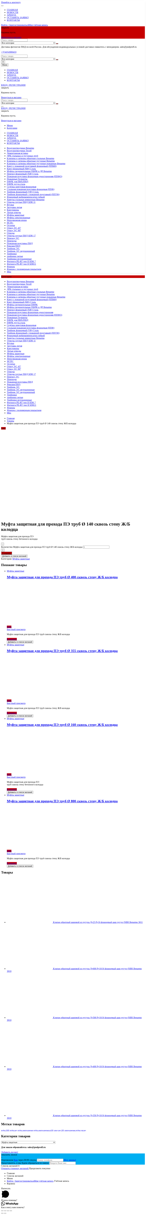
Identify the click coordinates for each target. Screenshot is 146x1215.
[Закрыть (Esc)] (2, 1210)
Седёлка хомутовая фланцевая (21, 186)
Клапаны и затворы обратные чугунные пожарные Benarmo (36, 163)
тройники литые (15, 256)
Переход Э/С (13, 238)
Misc (9, 272)
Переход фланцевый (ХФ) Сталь (22, 174)
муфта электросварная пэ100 (43, 1130)
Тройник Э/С (13, 248)
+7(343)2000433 (8, 52)
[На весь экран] (8, 1210)
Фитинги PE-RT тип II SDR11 (21, 264)
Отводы (11, 233)
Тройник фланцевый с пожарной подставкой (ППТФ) (33, 194)
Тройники (12, 253)
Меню (10, 125)
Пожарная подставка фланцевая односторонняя (30, 312)
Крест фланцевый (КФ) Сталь (21, 168)
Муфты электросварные (18, 217)
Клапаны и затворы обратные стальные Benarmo (30, 158)
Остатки (11, 225)
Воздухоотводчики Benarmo (20, 148)
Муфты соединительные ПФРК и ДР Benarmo (29, 171)
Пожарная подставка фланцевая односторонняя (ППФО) (34, 176)
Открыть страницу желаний (15, 1168)
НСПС (10, 223)
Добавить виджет (9, 1152)
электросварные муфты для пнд (75, 1130)
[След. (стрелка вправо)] (5, 1213)
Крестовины (13, 210)
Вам (16, 1160)
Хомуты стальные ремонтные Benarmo (25, 199)
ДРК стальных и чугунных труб (22, 156)
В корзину (6, 553)
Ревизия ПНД (13, 246)
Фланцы (11, 266)
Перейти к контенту (11, 2)
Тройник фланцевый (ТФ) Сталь (23, 192)
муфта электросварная (25, 1130)
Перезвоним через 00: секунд (19, 1160)
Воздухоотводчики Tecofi (19, 150)
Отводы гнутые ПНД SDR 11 (21, 202)
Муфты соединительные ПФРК (22, 304)
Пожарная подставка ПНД (20, 243)
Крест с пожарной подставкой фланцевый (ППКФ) (32, 166)
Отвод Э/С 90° (14, 230)
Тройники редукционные (19, 259)
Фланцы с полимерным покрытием (24, 269)
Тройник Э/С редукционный (21, 251)
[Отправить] (57, 43)
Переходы (12, 241)
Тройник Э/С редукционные (21, 389)
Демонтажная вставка (17, 153)
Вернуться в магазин (11, 37)
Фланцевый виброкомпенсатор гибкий (26, 197)
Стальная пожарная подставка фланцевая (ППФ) (30, 189)
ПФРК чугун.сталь (16, 184)
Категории (12, 128)
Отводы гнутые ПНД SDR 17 (21, 235)
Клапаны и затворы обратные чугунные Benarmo (31, 161)
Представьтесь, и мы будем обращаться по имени (25, 1163)
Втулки (10, 205)
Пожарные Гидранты (17, 179)
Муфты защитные (15, 215)
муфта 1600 (5, 1130)
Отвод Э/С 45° (14, 228)
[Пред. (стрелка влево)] (2, 1213)
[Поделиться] (5, 1210)
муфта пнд (13, 1130)
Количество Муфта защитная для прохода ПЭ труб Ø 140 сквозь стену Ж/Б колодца (41, 547)
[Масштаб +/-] (11, 1210)
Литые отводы (14, 212)
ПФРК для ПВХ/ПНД (17, 181)
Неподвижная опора (17, 220)
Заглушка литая (14, 207)
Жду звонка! (70, 1160)
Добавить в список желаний (14, 556)
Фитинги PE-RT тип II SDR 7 (21, 261)
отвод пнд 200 (59, 1130)
